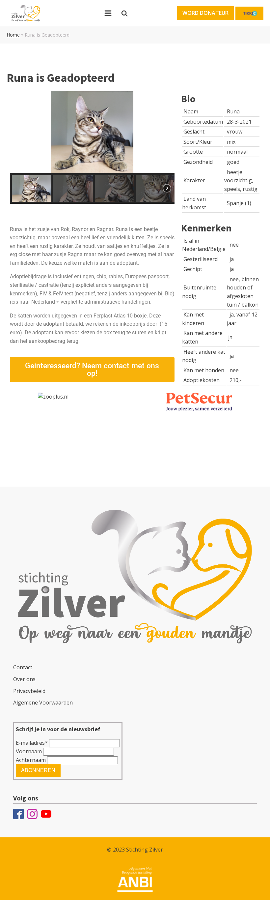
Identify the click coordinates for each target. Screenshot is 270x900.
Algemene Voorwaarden (43, 702)
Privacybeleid (29, 691)
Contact (22, 667)
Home (13, 35)
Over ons (24, 679)
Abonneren (38, 770)
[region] (92, 147)
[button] (205, 13)
